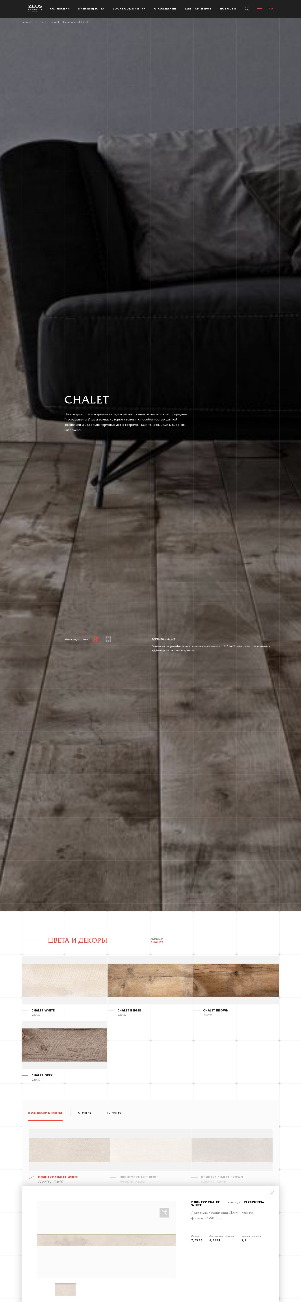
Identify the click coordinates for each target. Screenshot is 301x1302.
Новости (228, 9)
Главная (27, 22)
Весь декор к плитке (45, 1113)
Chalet (55, 22)
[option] (106, 1239)
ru (271, 9)
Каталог (41, 22)
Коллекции (60, 9)
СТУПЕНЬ (85, 1113)
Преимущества (91, 9)
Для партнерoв (198, 9)
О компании (165, 9)
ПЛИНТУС (114, 1113)
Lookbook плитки (129, 9)
